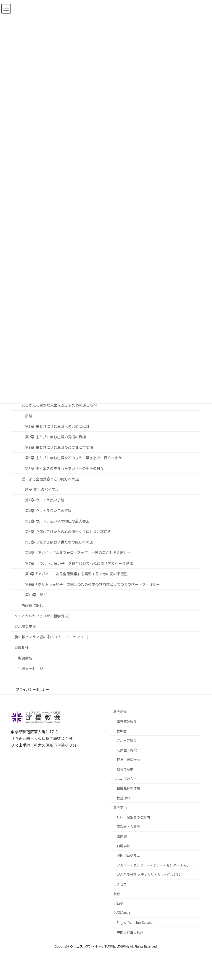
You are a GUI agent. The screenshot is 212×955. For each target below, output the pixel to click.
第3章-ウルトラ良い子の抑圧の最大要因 (57, 521)
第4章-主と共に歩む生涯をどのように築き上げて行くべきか (73, 458)
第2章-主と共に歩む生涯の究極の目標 (55, 436)
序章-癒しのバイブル (42, 489)
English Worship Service (134, 922)
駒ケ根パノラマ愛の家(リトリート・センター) (51, 636)
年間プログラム (128, 855)
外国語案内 (121, 913)
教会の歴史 (125, 769)
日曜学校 (123, 845)
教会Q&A (123, 797)
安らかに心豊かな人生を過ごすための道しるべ (59, 405)
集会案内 (120, 807)
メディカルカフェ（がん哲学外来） (42, 615)
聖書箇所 (25, 658)
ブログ (118, 903)
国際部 (122, 836)
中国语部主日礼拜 (130, 932)
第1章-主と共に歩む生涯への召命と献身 (57, 426)
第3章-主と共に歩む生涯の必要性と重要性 (59, 447)
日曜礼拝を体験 (128, 788)
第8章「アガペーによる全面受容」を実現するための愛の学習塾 (76, 573)
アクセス (119, 884)
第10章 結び (36, 595)
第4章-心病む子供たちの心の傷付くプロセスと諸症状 (68, 531)
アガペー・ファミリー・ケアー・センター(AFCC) (153, 865)
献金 (116, 893)
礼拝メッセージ (30, 668)
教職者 (122, 730)
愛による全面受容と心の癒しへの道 (50, 478)
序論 (28, 415)
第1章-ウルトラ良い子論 (44, 500)
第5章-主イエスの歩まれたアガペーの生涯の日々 (64, 468)
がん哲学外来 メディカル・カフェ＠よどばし (150, 874)
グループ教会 (126, 740)
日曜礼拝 (21, 647)
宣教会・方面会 (128, 826)
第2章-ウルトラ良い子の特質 (48, 510)
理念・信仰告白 (128, 759)
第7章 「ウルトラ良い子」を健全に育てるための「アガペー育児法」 (80, 563)
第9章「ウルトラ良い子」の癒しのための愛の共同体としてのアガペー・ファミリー (92, 584)
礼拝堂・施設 (127, 750)
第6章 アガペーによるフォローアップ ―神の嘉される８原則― (78, 552)
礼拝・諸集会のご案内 (133, 817)
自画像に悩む (32, 605)
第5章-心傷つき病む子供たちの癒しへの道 (59, 542)
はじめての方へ (125, 778)
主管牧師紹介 (127, 721)
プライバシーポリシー (32, 689)
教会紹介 (120, 711)
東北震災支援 (25, 626)
